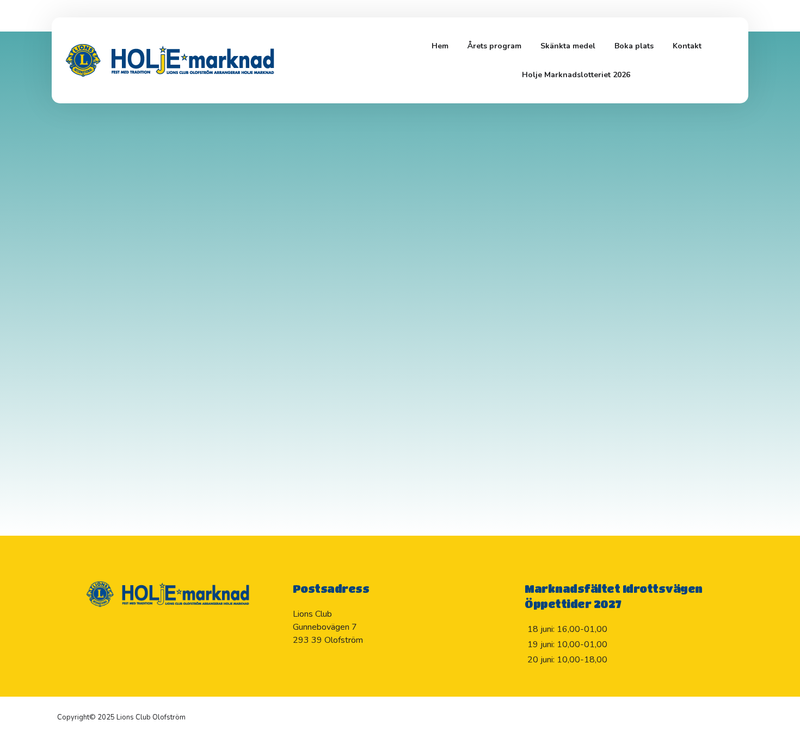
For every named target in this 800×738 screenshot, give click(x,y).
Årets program (494, 46)
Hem (440, 46)
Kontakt (687, 46)
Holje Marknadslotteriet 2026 (576, 75)
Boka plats (634, 46)
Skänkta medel (567, 46)
